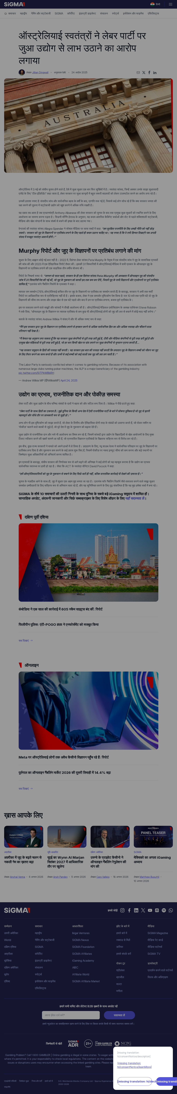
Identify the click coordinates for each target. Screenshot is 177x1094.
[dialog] (88, 547)
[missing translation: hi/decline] (135, 1081)
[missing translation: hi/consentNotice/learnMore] (134, 1065)
